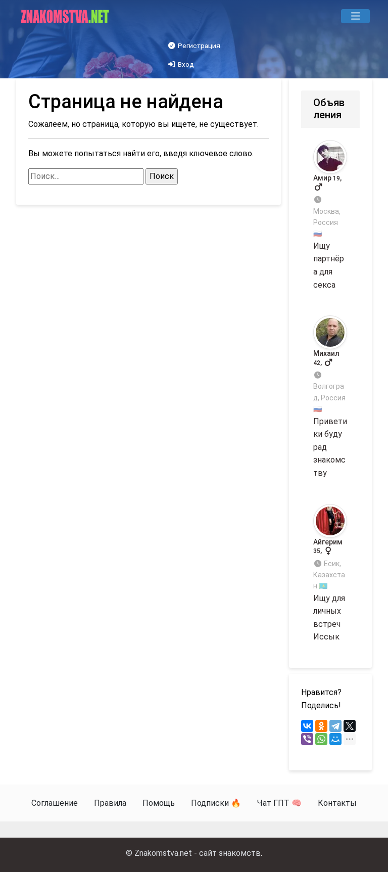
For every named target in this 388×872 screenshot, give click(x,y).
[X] (350, 726)
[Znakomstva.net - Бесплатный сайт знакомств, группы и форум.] (66, 16)
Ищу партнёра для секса (328, 231)
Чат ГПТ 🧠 (279, 803)
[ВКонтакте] (307, 726)
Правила (110, 803)
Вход (185, 64)
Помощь (158, 803)
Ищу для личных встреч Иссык (329, 590)
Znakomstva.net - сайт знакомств (197, 853)
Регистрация (198, 45)
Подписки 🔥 (216, 803)
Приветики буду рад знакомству (330, 413)
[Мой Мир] (335, 739)
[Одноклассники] (321, 726)
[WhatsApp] (321, 739)
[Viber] (307, 739)
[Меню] (355, 16)
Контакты (337, 803)
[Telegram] (335, 726)
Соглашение (54, 803)
